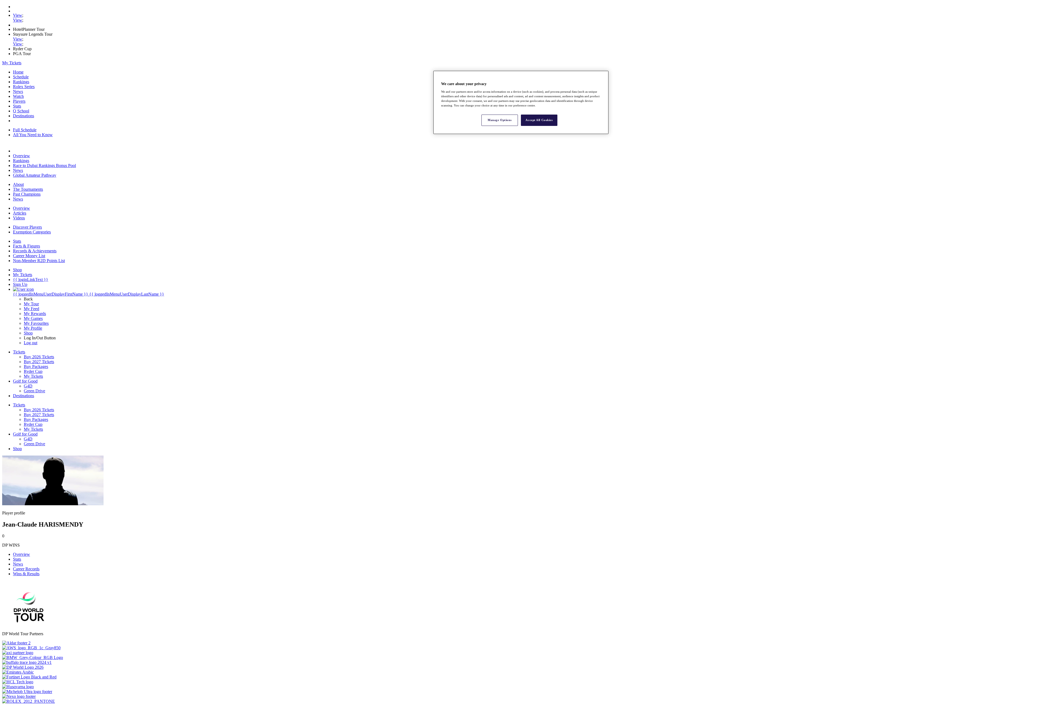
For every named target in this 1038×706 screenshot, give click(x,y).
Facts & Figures (26, 246)
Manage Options (499, 120)
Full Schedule (24, 130)
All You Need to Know (33, 134)
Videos (19, 218)
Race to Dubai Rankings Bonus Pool (44, 165)
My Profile (33, 328)
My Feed (31, 308)
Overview (21, 155)
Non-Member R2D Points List (39, 260)
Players (19, 101)
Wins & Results (26, 573)
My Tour (31, 304)
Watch (18, 96)
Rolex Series (24, 86)
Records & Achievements (34, 251)
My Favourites (36, 323)
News (18, 91)
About (18, 184)
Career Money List (29, 255)
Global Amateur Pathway (34, 175)
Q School (21, 111)
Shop (28, 333)
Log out (30, 342)
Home (18, 72)
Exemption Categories (32, 232)
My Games (33, 318)
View (17, 15)
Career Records (26, 569)
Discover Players (27, 227)
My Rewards (35, 313)
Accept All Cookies (539, 120)
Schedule (21, 77)
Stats (17, 106)
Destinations (23, 115)
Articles (19, 213)
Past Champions (27, 194)
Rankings (21, 81)
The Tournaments (28, 189)
